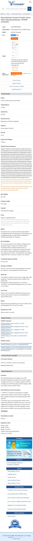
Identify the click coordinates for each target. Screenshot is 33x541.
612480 (7, 427)
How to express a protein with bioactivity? (18, 497)
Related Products (16, 83)
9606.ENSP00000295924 (12, 431)
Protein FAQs (4, 261)
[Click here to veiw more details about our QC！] (15, 524)
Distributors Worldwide (12, 464)
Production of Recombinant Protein (17, 509)
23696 (6, 425)
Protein (8, 13)
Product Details (16, 80)
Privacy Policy (16, 538)
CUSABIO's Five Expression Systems (18, 490)
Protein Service (12, 477)
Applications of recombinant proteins (17, 505)
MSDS (13, 32)
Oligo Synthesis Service (14, 483)
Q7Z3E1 (3, 114)
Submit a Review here (7, 365)
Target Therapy (11, 516)
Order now (14, 38)
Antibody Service (12, 474)
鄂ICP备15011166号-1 (19, 537)
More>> (3, 337)
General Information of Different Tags (17, 494)
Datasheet (18, 32)
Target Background (16, 89)
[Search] (29, 9)
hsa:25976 (7, 429)
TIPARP (3, 107)
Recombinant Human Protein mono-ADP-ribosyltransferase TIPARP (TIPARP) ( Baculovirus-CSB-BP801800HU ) (16, 344)
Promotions (19, 438)
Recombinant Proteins (16, 13)
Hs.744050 (9, 433)
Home (3, 13)
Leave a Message (16, 73)
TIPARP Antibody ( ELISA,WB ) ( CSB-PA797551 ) (14, 335)
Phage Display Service (14, 471)
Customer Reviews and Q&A (16, 86)
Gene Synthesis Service (14, 480)
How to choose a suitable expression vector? (19, 501)
